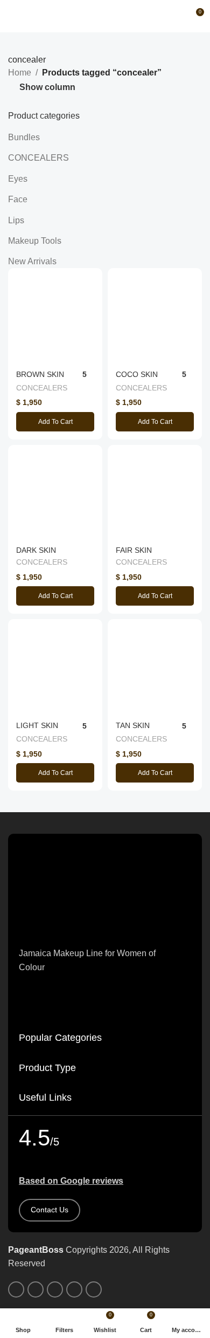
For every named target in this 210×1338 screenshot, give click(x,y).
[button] (55, 421)
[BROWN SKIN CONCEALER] (55, 315)
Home (19, 72)
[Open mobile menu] (12, 16)
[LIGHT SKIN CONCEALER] (55, 666)
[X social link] (35, 1289)
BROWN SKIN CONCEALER (40, 379)
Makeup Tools (34, 240)
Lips (16, 220)
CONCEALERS (38, 157)
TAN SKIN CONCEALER (139, 730)
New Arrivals (32, 261)
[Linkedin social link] (74, 1289)
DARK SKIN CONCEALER (39, 555)
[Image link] (105, 889)
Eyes (17, 178)
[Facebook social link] (16, 1289)
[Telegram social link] (94, 1289)
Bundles (24, 137)
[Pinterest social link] (55, 1289)
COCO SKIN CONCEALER (139, 379)
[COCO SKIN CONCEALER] (155, 315)
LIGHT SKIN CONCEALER (39, 730)
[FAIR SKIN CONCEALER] (155, 492)
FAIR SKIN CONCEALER (139, 555)
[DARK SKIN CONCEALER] (55, 492)
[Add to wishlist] (92, 277)
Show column (47, 87)
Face (17, 199)
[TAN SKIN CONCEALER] (155, 666)
